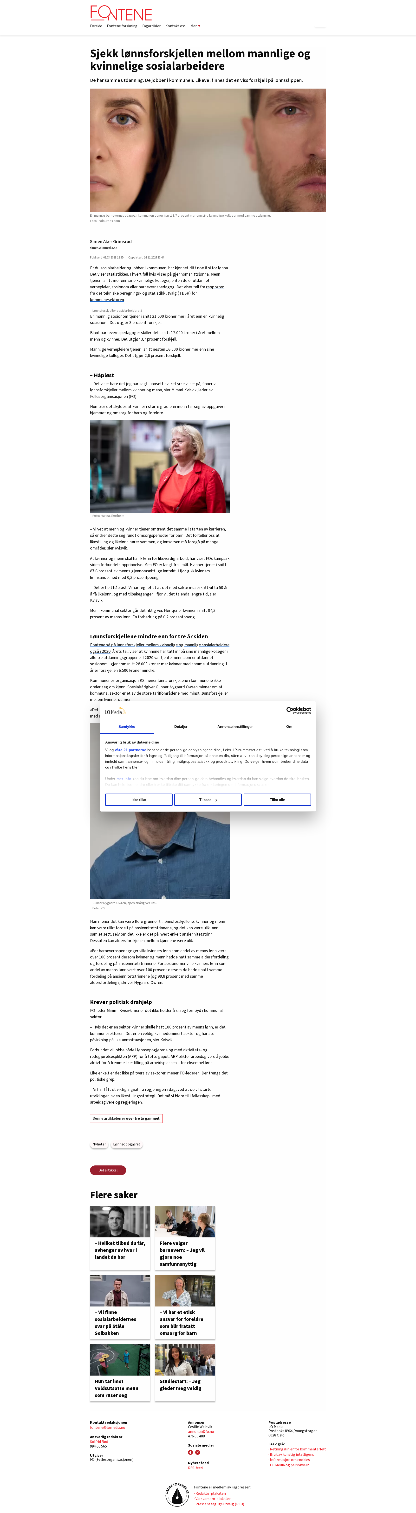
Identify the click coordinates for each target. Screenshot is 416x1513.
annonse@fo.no (201, 1431)
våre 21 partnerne (130, 750)
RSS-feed (195, 1468)
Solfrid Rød (99, 1441)
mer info (124, 779)
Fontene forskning (122, 26)
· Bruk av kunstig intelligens (291, 1454)
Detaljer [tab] (181, 726)
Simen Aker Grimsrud (111, 241)
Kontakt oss (175, 26)
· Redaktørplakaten (210, 1493)
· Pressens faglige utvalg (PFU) (219, 1504)
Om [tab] (289, 726)
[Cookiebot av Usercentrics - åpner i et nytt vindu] (290, 710)
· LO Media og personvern (288, 1465)
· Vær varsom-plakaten (212, 1498)
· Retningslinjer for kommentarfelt (297, 1449)
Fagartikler (151, 26)
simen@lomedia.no (103, 247)
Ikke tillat (138, 800)
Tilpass (205, 800)
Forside (96, 26)
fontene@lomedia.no (107, 1427)
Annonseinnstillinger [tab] (235, 726)
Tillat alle (277, 800)
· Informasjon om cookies (289, 1459)
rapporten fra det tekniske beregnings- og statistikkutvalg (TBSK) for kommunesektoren (157, 293)
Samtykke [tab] (126, 726)
